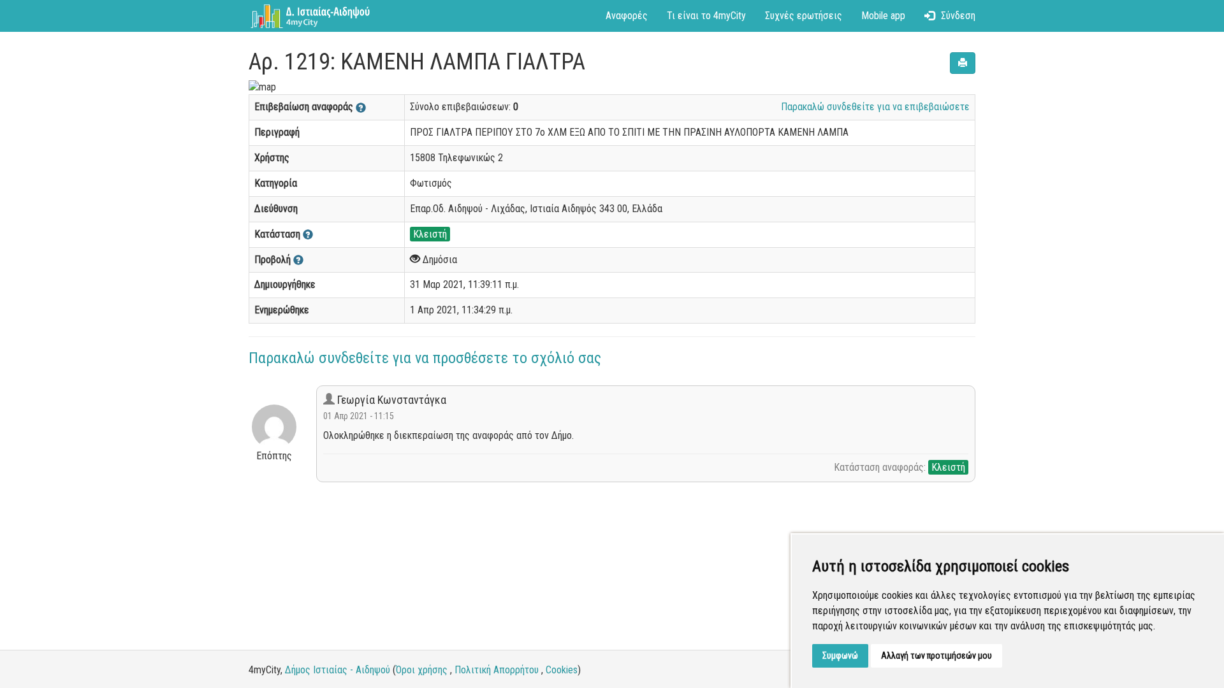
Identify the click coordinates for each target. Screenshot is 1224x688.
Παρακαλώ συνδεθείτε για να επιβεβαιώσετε (875, 107)
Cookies (562, 670)
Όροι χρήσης (422, 670)
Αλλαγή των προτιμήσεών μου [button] (936, 655)
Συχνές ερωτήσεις (803, 16)
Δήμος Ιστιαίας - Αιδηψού (337, 670)
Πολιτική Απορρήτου (497, 670)
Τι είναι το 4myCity (706, 16)
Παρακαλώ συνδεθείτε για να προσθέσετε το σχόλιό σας (425, 358)
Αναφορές (627, 16)
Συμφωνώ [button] (840, 655)
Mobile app (883, 16)
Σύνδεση (958, 16)
